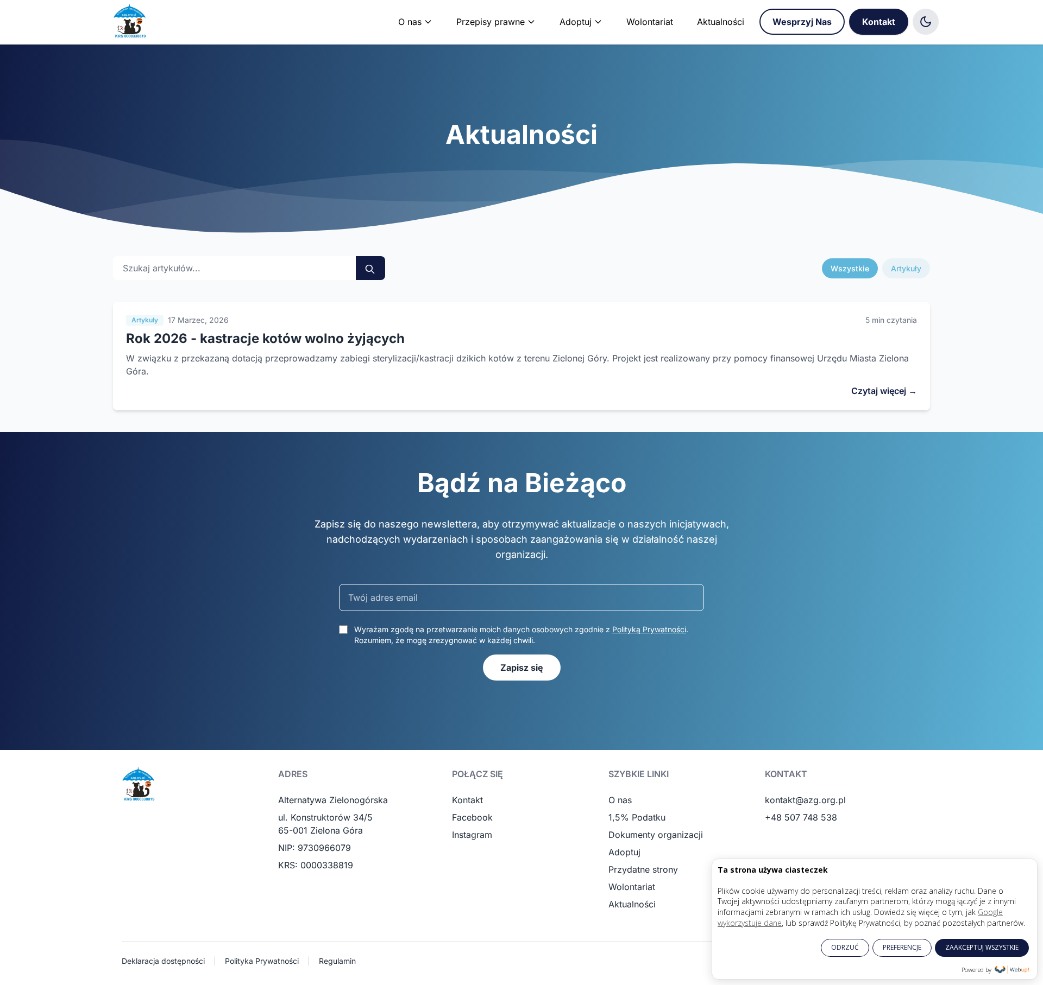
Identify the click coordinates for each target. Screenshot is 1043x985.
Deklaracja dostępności (163, 960)
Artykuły (906, 268)
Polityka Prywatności (262, 960)
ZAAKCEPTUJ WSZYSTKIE (982, 947)
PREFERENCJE (902, 947)
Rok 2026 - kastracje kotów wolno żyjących (265, 338)
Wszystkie (850, 268)
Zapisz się (521, 667)
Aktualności (720, 21)
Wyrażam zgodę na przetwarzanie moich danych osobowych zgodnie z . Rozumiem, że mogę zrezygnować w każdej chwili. (521, 635)
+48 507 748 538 (801, 817)
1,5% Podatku (636, 817)
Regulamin (337, 960)
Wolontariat (649, 21)
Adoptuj (624, 852)
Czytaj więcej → (884, 390)
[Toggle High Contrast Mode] (926, 22)
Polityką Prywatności (649, 629)
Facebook (472, 817)
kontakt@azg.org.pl (805, 800)
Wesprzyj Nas (802, 21)
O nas (620, 800)
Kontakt (878, 21)
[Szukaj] (370, 268)
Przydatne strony (643, 869)
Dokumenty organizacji (655, 834)
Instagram (472, 834)
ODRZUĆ (845, 947)
